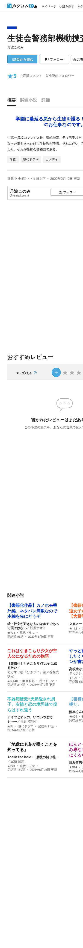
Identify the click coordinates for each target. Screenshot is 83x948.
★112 (73, 628)
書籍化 (30, 681)
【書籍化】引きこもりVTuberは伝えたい (32, 665)
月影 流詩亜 (28, 721)
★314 (73, 767)
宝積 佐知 (17, 761)
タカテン (75, 673)
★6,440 (12, 681)
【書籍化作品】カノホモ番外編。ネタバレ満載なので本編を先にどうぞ (32, 611)
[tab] (12, 101)
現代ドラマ (27, 632)
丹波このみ (15, 47)
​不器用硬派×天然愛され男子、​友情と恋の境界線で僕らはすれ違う (32, 704)
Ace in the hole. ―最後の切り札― (33, 756)
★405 (73, 716)
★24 (10, 726)
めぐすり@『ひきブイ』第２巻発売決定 (33, 673)
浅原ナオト (38, 627)
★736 (11, 632)
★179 (73, 678)
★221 (11, 766)
